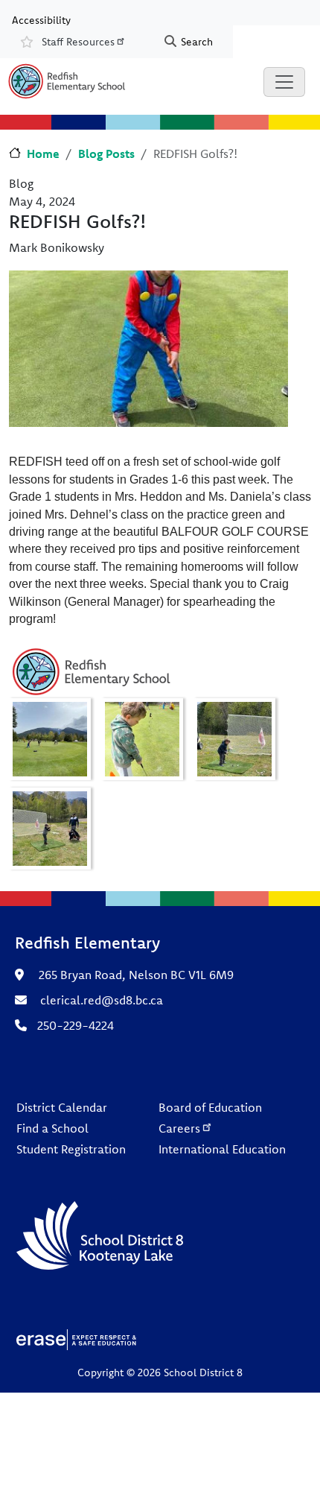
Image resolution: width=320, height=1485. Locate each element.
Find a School (52, 1128)
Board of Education (210, 1107)
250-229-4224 (75, 1025)
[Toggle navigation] (284, 82)
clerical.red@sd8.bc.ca (101, 999)
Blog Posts (106, 153)
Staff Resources (78, 41)
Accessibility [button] (41, 19)
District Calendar (61, 1107)
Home (43, 153)
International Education (222, 1149)
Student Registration (71, 1149)
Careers (179, 1128)
